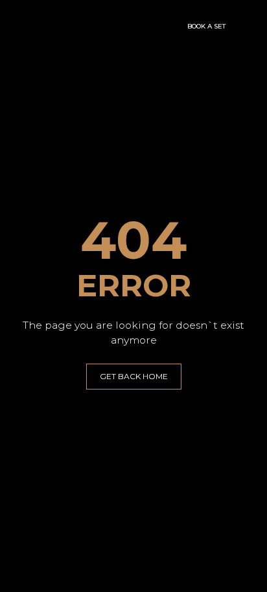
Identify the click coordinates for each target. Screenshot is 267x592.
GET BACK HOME (134, 376)
